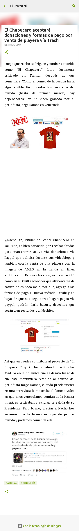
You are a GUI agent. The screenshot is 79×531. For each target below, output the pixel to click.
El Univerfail (18, 6)
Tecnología (28, 483)
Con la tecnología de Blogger (41, 526)
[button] (6, 52)
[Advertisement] (39, 189)
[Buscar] (74, 5)
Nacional (11, 483)
